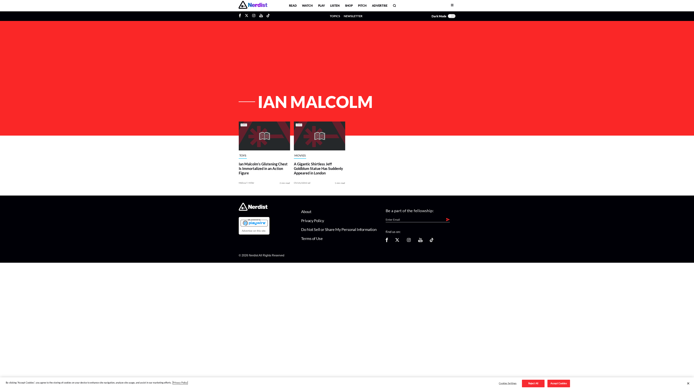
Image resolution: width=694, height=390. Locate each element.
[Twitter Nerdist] (246, 16)
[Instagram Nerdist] (253, 16)
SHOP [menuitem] (349, 5)
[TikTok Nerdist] (268, 16)
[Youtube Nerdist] (261, 16)
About (306, 211)
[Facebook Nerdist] (241, 16)
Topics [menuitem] (335, 16)
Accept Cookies (559, 383)
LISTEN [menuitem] (334, 5)
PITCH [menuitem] (362, 5)
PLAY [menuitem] (321, 5)
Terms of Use (312, 238)
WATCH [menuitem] (307, 5)
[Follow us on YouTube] (420, 241)
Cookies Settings (508, 383)
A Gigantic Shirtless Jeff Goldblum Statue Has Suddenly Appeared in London (318, 168)
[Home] (253, 209)
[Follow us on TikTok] (431, 241)
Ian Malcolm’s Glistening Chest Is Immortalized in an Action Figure (263, 168)
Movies (300, 155)
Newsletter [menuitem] (353, 16)
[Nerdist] (253, 5)
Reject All (533, 383)
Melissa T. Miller (246, 182)
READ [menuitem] (293, 5)
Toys (242, 155)
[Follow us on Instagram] (409, 241)
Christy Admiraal (302, 182)
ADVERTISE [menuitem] (379, 5)
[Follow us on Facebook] (387, 241)
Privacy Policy (312, 220)
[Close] (688, 383)
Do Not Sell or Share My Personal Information (339, 229)
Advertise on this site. (254, 230)
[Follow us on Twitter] (397, 241)
